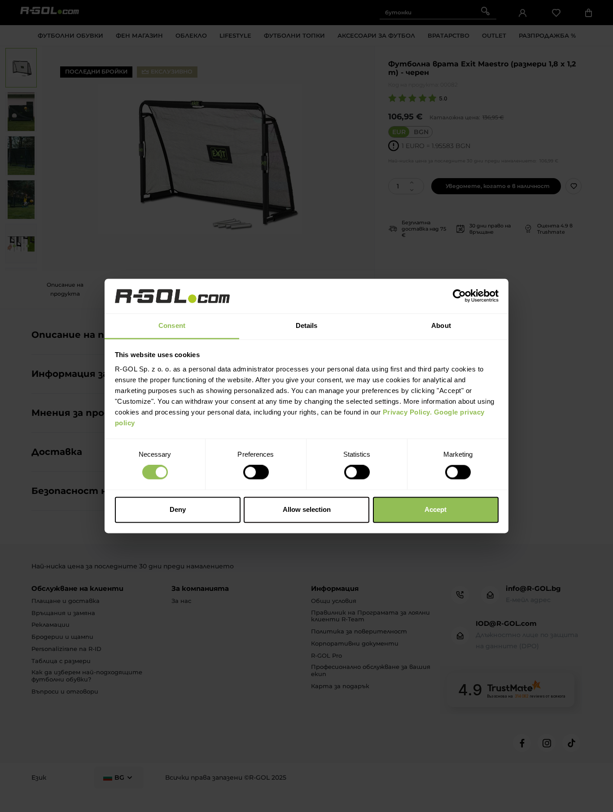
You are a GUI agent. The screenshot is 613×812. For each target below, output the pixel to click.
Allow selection (307, 509)
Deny (178, 509)
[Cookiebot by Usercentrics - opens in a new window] (459, 296)
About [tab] (441, 325)
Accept (436, 509)
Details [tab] (307, 325)
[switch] (256, 472)
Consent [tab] (171, 325)
